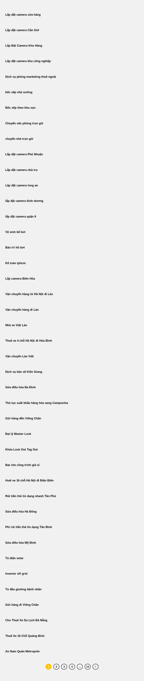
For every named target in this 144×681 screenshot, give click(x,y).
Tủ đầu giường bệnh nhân (23, 589)
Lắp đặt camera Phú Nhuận (24, 154)
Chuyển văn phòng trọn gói (24, 123)
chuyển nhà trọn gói (19, 138)
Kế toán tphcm (15, 263)
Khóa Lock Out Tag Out (21, 449)
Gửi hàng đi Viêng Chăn (22, 604)
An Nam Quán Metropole (22, 651)
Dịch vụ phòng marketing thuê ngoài (30, 76)
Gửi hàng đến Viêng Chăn (23, 418)
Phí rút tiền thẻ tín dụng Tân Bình (28, 527)
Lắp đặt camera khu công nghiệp (28, 61)
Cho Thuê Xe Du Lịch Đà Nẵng (26, 620)
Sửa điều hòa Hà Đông (21, 511)
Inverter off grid (16, 573)
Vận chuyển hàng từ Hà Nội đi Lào (29, 294)
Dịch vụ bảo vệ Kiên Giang (23, 371)
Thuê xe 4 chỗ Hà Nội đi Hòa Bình (28, 340)
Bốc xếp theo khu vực (20, 107)
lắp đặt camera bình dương (24, 201)
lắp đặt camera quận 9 (20, 216)
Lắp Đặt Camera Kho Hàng (23, 45)
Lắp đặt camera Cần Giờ (22, 30)
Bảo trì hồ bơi (15, 247)
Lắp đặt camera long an (21, 185)
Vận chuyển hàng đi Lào (22, 309)
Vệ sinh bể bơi (15, 232)
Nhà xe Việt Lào (16, 325)
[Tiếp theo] (96, 667)
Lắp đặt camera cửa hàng (23, 14)
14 (87, 666)
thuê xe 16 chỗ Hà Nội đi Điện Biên (29, 480)
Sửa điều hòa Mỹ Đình (20, 542)
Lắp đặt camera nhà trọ (21, 170)
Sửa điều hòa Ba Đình (20, 387)
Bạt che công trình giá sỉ (22, 465)
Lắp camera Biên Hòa (20, 278)
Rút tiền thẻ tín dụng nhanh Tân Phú (30, 496)
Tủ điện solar (14, 558)
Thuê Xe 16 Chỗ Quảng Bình (24, 636)
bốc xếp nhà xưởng (18, 92)
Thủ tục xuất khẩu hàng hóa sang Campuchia (36, 403)
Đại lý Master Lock (18, 434)
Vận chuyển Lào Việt (19, 356)
